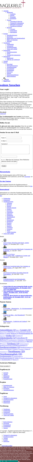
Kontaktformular (7, 379)
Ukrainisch (10, 227)
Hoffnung (4, 340)
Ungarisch (9, 229)
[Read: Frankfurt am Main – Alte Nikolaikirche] (4, 313)
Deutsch (9, 206)
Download (27, 176)
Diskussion (11, 331)
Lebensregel (6, 200)
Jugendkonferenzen (8, 390)
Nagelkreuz (13, 343)
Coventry (25, 330)
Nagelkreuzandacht (24, 343)
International (4, 189)
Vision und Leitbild (8, 233)
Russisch (9, 223)
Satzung (5, 428)
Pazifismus (16, 349)
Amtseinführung (8, 330)
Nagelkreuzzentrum (26, 347)
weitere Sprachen (10, 85)
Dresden (29, 331)
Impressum (6, 377)
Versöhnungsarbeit (11, 354)
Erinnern (3, 333)
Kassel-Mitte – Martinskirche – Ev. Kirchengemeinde (17, 308)
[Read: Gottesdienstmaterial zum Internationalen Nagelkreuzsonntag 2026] (4, 277)
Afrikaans (9, 203)
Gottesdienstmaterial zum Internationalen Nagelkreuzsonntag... (14, 279)
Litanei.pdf (3, 113)
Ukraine (27, 349)
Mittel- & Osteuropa (8, 387)
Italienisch (9, 214)
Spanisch (9, 226)
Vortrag (23, 358)
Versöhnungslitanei (18, 356)
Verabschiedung (4, 351)
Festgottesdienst (26, 333)
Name (3, 137)
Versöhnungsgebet (8, 201)
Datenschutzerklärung (12, 461)
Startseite (5, 373)
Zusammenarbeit (7, 359)
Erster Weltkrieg (13, 333)
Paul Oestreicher (9, 349)
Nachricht (4, 144)
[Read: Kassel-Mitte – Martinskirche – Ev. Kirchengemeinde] (4, 307)
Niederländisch (11, 217)
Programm (22, 349)
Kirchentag (6, 388)
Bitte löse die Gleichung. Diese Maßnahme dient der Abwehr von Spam (15, 160)
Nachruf (4, 343)
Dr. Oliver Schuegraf (21, 331)
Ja (1, 461)
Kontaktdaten (7, 426)
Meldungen (10, 12)
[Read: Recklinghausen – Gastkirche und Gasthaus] (4, 320)
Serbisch (9, 224)
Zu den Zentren (5, 181)
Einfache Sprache (11, 207)
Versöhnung (16, 351)
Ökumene (15, 359)
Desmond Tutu (3, 331)
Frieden (10, 335)
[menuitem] (18, 21)
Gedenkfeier (19, 335)
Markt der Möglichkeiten (19, 341)
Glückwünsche (8, 338)
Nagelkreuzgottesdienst (20, 345)
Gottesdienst (21, 338)
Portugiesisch (10, 220)
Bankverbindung (7, 422)
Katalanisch (10, 215)
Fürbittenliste (6, 198)
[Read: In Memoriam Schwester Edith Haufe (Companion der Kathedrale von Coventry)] (4, 247)
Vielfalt (17, 358)
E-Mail (3, 141)
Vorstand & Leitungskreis (10, 398)
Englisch (9, 209)
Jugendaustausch (13, 340)
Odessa (2, 349)
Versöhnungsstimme (7, 358)
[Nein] (18, 461)
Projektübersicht (7, 385)
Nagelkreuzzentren (8, 399)
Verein (5, 396)
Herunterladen (5, 172)
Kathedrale (22, 340)
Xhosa (8, 230)
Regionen (9, 27)
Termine (5, 374)
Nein (4, 461)
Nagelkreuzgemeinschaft (6, 345)
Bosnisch (9, 204)
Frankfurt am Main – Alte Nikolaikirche (14, 315)
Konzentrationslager (7, 341)
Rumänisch (10, 221)
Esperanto (9, 210)
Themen (9, 20)
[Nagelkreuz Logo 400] (12, 8)
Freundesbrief (7, 425)
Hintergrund (6, 402)
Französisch (10, 212)
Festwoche (3, 335)
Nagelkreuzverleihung (10, 347)
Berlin (18, 330)
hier (31, 186)
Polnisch (9, 218)
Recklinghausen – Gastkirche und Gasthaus (15, 321)
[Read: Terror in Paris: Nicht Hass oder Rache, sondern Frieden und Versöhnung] (4, 241)
